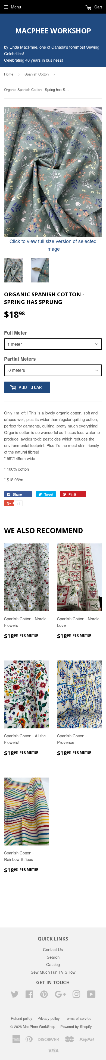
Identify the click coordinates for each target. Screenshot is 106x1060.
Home (8, 74)
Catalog (53, 964)
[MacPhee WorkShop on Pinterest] (44, 996)
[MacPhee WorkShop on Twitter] (15, 996)
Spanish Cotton (36, 74)
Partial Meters (20, 359)
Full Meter (15, 332)
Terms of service (78, 1018)
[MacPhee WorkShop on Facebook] (29, 996)
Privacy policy (49, 1018)
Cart (97, 7)
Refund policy (21, 1018)
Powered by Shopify (76, 1026)
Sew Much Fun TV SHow (53, 972)
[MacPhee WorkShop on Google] (60, 996)
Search (53, 957)
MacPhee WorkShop (53, 31)
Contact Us (53, 949)
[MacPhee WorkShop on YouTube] (91, 996)
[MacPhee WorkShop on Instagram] (76, 996)
